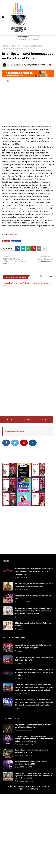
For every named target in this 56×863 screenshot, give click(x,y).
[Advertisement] (28, 360)
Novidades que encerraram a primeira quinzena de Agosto (31, 751)
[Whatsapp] (28, 248)
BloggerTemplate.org (28, 789)
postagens (20, 46)
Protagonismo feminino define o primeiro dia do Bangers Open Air (34, 658)
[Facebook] (17, 248)
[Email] (39, 248)
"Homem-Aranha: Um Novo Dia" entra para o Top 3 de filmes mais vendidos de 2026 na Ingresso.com (34, 571)
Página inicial (8, 46)
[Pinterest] (33, 248)
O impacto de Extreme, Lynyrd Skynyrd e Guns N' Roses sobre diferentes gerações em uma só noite (34, 672)
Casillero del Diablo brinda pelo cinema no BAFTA (33, 597)
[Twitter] (23, 248)
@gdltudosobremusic (14, 431)
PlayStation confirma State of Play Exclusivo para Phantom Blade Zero (33, 726)
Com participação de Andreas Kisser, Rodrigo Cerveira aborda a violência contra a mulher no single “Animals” (34, 738)
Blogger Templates (26, 786)
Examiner (12, 234)
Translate (35, 39)
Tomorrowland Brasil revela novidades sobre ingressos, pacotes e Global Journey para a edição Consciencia (34, 775)
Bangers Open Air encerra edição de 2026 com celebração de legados (33, 646)
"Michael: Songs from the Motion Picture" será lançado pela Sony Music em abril (34, 584)
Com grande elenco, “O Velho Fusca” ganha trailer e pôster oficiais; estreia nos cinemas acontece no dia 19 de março (33, 611)
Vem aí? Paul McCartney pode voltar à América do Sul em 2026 (31, 762)
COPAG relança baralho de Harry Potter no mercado (33, 624)
